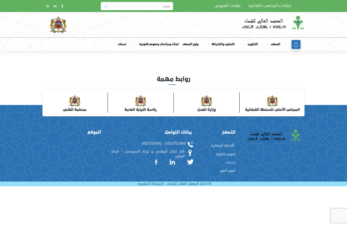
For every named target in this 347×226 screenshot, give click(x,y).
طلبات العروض (227, 6)
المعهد (275, 44)
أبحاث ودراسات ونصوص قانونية (159, 44)
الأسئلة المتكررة (222, 145)
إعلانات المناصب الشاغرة (269, 6)
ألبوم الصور (227, 170)
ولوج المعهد (190, 44)
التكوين (253, 44)
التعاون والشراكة (223, 44)
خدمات (122, 44)
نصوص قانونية (225, 154)
